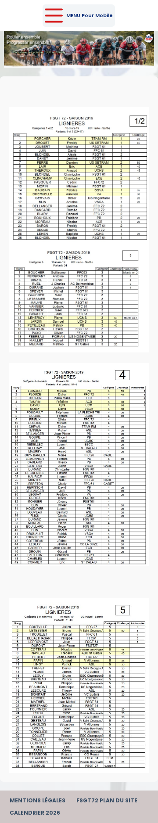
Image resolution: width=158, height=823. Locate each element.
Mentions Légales (37, 800)
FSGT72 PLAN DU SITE (106, 800)
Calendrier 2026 (35, 812)
